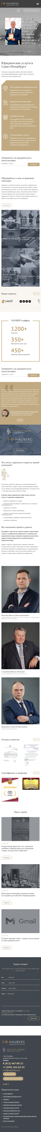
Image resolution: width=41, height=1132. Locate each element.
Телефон (3, 163)
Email (2, 983)
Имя (2, 977)
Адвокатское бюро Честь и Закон (10, 4)
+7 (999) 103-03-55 (14, 1067)
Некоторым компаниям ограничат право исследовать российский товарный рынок (18, 894)
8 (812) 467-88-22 (13, 1063)
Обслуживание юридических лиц (12, 1096)
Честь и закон (14, 1049)
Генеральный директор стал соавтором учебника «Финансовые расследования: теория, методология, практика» (17, 848)
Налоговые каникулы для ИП (11, 1108)
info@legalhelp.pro (11, 1070)
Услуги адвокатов (7, 1093)
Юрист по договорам (8, 1121)
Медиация (6, 1099)
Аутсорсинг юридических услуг (11, 1110)
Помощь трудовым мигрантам (11, 1102)
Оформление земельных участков (12, 1105)
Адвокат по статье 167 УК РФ (11, 1113)
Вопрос (3, 994)
